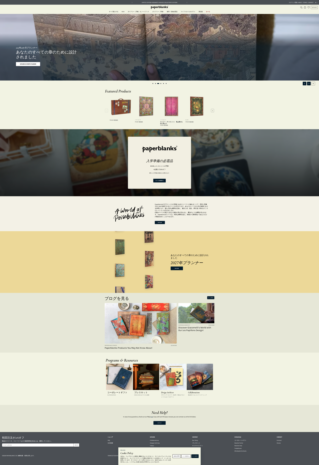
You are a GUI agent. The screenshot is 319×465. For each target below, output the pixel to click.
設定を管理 (177, 456)
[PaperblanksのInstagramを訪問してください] (239, 457)
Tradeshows (238, 448)
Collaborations (154, 440)
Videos (152, 445)
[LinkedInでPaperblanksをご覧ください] (291, 457)
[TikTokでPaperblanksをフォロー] (274, 457)
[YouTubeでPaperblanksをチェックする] (256, 457)
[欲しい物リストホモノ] (308, 7)
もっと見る (210, 297)
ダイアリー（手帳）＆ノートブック (138, 11)
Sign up (76, 445)
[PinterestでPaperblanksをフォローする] (309, 457)
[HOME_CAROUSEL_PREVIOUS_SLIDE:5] (304, 83)
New (123, 11)
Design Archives (155, 443)
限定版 (201, 11)
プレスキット (196, 443)
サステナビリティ (197, 445)
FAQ (109, 440)
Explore (160, 222)
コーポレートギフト (240, 440)
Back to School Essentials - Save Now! (159, 2)
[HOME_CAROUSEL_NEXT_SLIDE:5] (309, 83)
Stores (305, 2)
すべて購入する (113, 11)
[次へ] (187, 2)
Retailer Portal (238, 443)
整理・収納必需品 (172, 11)
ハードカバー (163, 119)
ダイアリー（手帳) (157, 11)
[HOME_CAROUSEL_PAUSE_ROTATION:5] (313, 83)
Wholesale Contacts (240, 451)
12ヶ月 (186, 119)
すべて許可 (194, 456)
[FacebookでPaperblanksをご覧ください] (221, 457)
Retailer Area (238, 445)
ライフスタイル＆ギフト (188, 11)
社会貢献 (195, 448)
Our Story (195, 440)
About (300, 2)
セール (208, 11)
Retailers (314, 7)
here (151, 417)
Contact (311, 2)
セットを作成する (159, 180)
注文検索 (110, 443)
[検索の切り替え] (301, 7)
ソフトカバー (138, 119)
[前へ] (132, 2)
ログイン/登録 (293, 2)
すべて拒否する (186, 456)
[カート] (305, 7)
